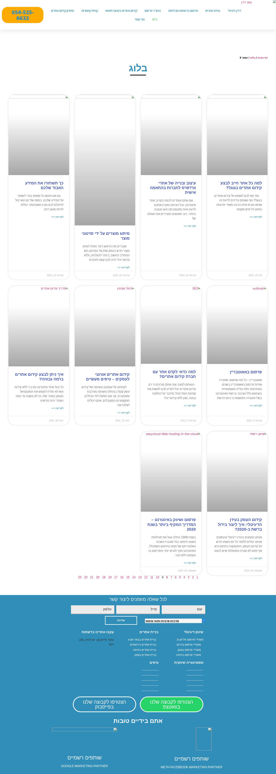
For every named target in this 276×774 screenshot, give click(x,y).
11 (151, 577)
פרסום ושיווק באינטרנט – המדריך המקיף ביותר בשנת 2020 (171, 524)
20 (98, 577)
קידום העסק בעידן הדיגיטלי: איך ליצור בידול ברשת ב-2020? (240, 524)
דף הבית (263, 57)
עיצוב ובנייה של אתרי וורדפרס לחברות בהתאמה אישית (173, 188)
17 (116, 577)
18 (110, 577)
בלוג (154, 19)
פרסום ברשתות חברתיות (183, 10)
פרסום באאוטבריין (246, 372)
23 (79, 577)
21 (92, 577)
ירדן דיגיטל (234, 10)
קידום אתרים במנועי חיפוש (121, 10)
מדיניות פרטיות (169, 620)
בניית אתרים (212, 10)
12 (146, 577)
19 (104, 577)
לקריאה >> (256, 216)
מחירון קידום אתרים (62, 10)
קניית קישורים (90, 10)
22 (85, 577)
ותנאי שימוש (153, 620)
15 (128, 577)
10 (157, 577)
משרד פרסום (153, 10)
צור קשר (139, 19)
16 (122, 577)
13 (140, 577)
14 (134, 577)
